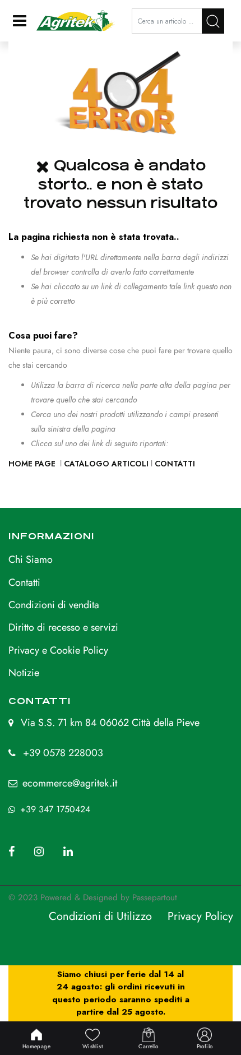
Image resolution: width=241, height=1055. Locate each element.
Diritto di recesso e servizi (63, 627)
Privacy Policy (200, 916)
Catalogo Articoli (106, 463)
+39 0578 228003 (63, 753)
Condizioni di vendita (53, 605)
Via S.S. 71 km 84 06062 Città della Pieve (110, 722)
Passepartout (154, 897)
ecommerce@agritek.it (69, 783)
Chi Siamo (30, 559)
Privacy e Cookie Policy (58, 650)
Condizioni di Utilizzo (100, 916)
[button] (213, 21)
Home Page (33, 463)
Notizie (23, 672)
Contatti (175, 463)
